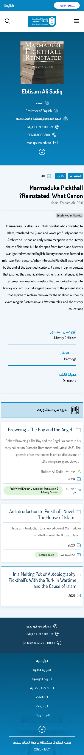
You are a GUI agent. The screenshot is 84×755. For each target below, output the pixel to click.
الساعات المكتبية (42, 688)
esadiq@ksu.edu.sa (38, 142)
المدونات (42, 706)
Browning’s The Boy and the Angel (40, 429)
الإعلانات (42, 697)
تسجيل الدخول (67, 5)
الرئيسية (42, 660)
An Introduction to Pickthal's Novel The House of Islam (41, 514)
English (9, 5)
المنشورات (42, 715)
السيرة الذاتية (42, 670)
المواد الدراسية (42, 679)
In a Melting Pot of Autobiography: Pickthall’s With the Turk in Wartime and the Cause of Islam (42, 580)
